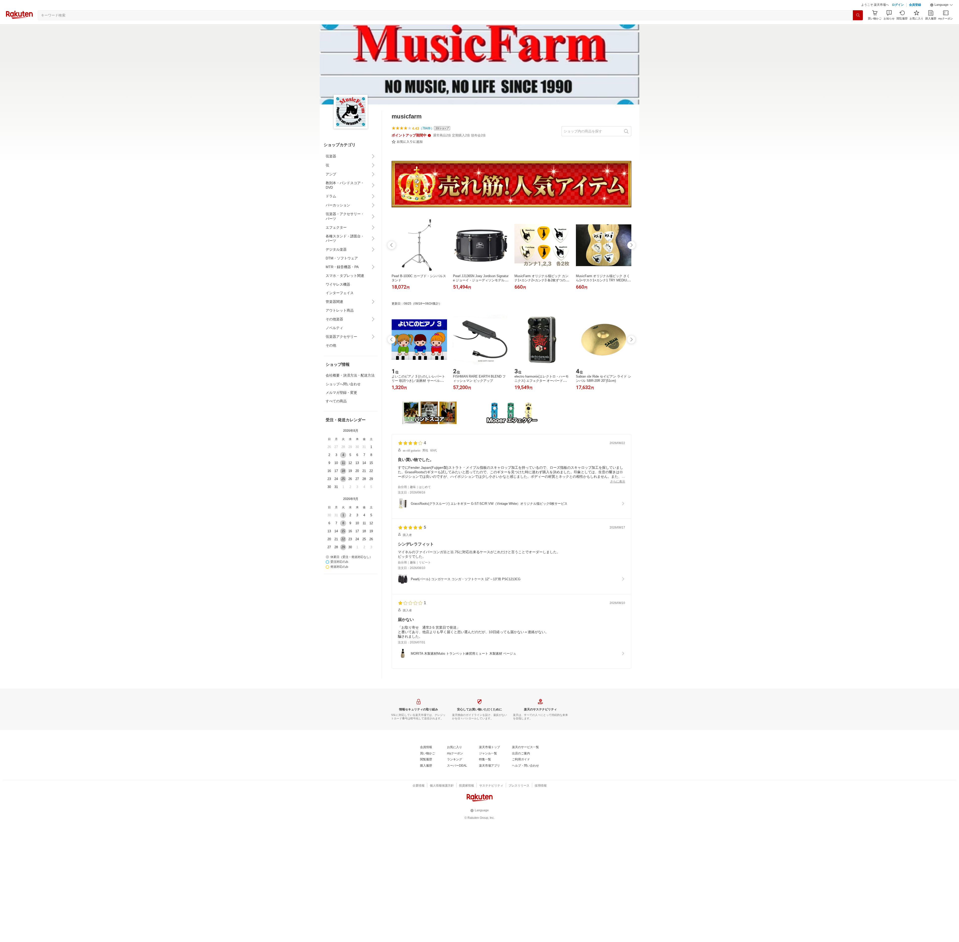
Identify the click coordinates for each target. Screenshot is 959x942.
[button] (941, 5)
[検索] (858, 15)
